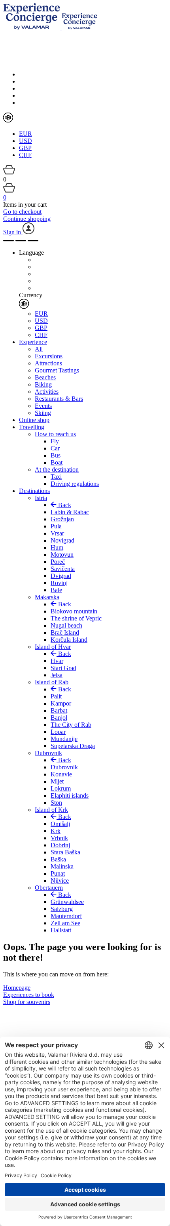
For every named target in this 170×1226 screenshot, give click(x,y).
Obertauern (49, 887)
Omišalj (60, 823)
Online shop (34, 420)
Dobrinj (60, 845)
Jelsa (56, 675)
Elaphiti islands (70, 795)
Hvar (57, 660)
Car (55, 448)
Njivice (60, 880)
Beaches (45, 377)
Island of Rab (51, 682)
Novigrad (62, 540)
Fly (55, 441)
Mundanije (64, 738)
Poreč (58, 561)
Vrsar (57, 533)
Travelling (31, 427)
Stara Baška (65, 852)
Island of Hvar (53, 646)
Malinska (62, 866)
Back (64, 505)
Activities (47, 391)
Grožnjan (62, 519)
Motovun (62, 554)
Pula (56, 526)
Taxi (56, 476)
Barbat (59, 710)
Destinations (34, 490)
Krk (55, 831)
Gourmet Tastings (57, 370)
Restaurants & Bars (59, 398)
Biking (43, 384)
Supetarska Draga (73, 746)
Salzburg (62, 909)
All (39, 349)
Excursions (48, 356)
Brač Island (65, 632)
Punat (58, 873)
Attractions (48, 363)
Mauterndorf (66, 916)
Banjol (59, 717)
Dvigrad (61, 575)
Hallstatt (61, 930)
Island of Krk (51, 809)
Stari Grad (63, 668)
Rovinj (59, 583)
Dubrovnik (48, 753)
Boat (56, 462)
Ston (56, 802)
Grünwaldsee (67, 901)
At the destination (57, 469)
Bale (56, 590)
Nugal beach (66, 625)
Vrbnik (59, 838)
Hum (57, 547)
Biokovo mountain (74, 611)
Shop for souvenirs (26, 1001)
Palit (56, 696)
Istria (41, 497)
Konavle (61, 774)
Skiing (43, 412)
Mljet (57, 781)
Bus (55, 455)
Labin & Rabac (70, 512)
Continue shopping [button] (27, 218)
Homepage (16, 987)
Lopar (58, 731)
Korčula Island (69, 639)
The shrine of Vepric (76, 618)
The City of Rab (71, 724)
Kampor (61, 703)
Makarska (47, 597)
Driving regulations (75, 483)
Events (43, 405)
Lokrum (61, 788)
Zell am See (65, 923)
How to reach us (55, 434)
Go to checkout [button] (22, 211)
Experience (33, 342)
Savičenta (63, 568)
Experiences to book (28, 994)
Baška (58, 859)
